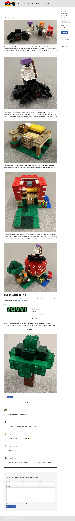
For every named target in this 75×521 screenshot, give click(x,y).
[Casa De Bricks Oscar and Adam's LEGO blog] (10, 4)
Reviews (24, 3)
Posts (19, 3)
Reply (56, 410)
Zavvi (21, 323)
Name (8, 481)
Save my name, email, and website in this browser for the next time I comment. (25, 503)
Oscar (18, 11)
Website (41, 481)
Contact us (49, 3)
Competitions (31, 3)
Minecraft (10, 397)
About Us (42, 3)
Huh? (37, 3)
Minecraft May (19, 300)
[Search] (69, 22)
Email (24, 481)
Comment (9, 486)
